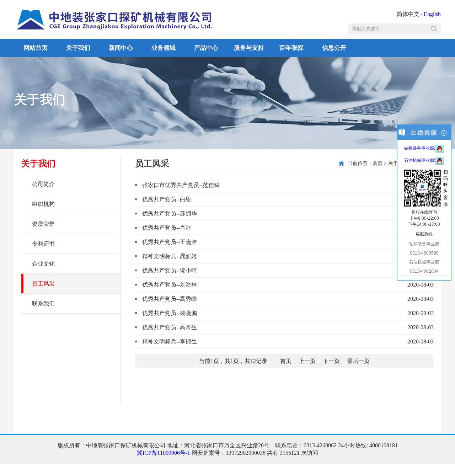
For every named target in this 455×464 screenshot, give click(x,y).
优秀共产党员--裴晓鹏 (169, 313)
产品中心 (206, 47)
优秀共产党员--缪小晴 (169, 270)
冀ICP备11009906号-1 (163, 453)
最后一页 (358, 361)
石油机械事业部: (419, 160)
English (432, 14)
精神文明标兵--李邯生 (169, 341)
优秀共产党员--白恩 (166, 199)
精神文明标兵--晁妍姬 (169, 256)
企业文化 (43, 264)
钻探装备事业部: (419, 148)
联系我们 (43, 303)
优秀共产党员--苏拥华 (169, 213)
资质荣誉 (43, 224)
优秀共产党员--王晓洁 (169, 242)
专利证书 (43, 244)
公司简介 (43, 184)
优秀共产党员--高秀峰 (169, 299)
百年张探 (291, 47)
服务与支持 (249, 47)
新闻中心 (121, 47)
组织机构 (43, 204)
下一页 (331, 361)
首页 (377, 163)
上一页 (307, 361)
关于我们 (78, 47)
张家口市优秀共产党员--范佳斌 (181, 185)
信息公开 (334, 47)
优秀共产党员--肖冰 (166, 228)
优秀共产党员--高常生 (169, 327)
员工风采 (43, 284)
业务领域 (163, 47)
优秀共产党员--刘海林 (169, 285)
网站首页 (35, 47)
